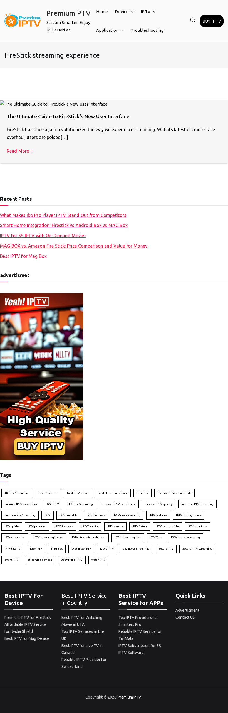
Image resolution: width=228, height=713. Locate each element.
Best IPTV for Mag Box (23, 256)
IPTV (145, 11)
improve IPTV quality (158, 504)
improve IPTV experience (118, 504)
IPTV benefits (69, 515)
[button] (131, 11)
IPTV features (158, 515)
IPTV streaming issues (48, 537)
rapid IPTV (107, 548)
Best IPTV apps (48, 492)
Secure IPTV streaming (197, 548)
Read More (18, 150)
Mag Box (57, 548)
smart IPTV (11, 559)
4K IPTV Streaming (16, 492)
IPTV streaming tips (128, 537)
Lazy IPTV (36, 548)
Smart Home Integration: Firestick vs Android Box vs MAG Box (64, 225)
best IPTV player (78, 492)
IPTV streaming (14, 537)
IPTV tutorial (12, 548)
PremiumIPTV (68, 13)
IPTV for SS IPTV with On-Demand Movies (43, 235)
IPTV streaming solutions (89, 537)
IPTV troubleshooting (185, 537)
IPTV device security (127, 515)
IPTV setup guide (167, 526)
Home (102, 11)
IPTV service (115, 526)
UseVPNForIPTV (72, 559)
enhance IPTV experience (21, 504)
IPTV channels (96, 515)
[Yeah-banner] (41, 376)
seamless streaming (136, 548)
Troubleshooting (147, 30)
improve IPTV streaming (197, 504)
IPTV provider (37, 526)
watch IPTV (98, 559)
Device (121, 11)
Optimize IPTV (81, 548)
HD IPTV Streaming (80, 504)
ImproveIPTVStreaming (20, 515)
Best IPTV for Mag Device (26, 638)
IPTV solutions (197, 526)
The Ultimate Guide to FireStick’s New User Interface (68, 116)
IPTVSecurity (90, 526)
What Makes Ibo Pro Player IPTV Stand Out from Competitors (63, 215)
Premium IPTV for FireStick (27, 617)
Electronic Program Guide (174, 492)
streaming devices (40, 559)
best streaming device (113, 492)
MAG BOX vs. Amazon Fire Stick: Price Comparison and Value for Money (73, 245)
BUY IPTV (211, 21)
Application (107, 30)
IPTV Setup (139, 526)
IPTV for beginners (188, 515)
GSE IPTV (53, 504)
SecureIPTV (166, 548)
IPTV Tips (156, 537)
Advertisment (187, 610)
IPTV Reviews (64, 526)
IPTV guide (11, 526)
